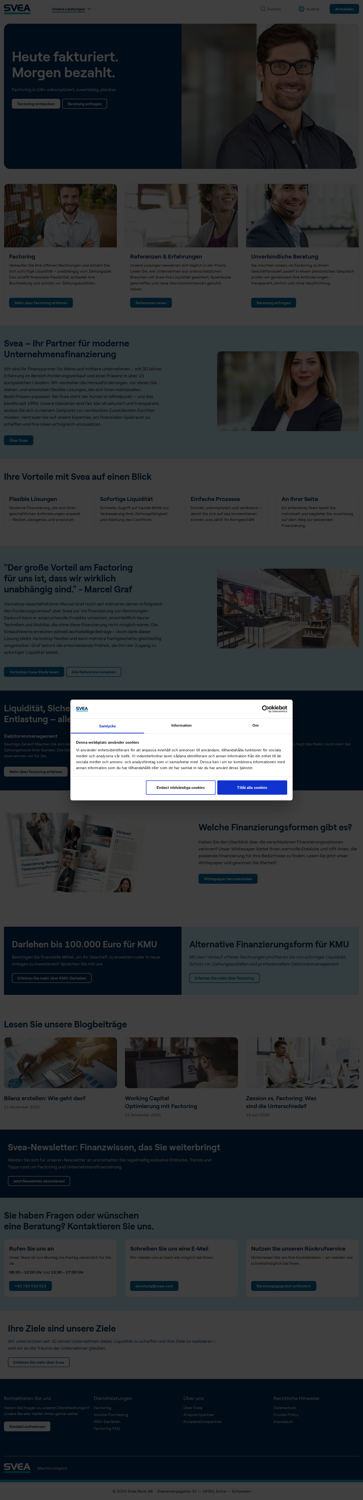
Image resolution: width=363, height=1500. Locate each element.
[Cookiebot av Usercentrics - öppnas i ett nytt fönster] (265, 709)
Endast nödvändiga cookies (181, 787)
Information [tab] (181, 725)
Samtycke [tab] (107, 726)
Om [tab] (255, 725)
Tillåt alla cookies (252, 787)
